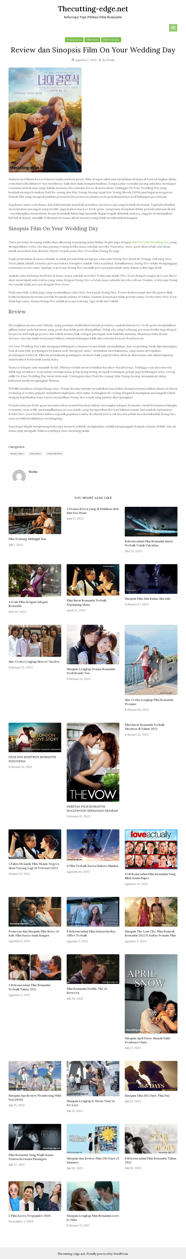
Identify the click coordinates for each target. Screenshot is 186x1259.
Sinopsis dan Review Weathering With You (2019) (35, 1097)
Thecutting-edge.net (71, 1254)
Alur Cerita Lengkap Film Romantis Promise (149, 702)
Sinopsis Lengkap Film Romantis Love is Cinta (93, 1217)
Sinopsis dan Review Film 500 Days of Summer (93, 1160)
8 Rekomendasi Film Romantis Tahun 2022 (150, 1160)
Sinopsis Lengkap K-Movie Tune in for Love (91, 1103)
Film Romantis (111, 39)
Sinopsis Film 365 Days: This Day (147, 1095)
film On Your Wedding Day (150, 242)
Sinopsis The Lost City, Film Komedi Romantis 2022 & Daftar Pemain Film (150, 933)
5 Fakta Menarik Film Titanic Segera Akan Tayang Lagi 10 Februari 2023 (34, 866)
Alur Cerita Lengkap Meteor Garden (34, 661)
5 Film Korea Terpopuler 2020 (29, 1215)
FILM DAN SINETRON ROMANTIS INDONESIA (32, 759)
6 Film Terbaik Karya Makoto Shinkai (92, 866)
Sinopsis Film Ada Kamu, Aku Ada (147, 598)
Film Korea (92, 39)
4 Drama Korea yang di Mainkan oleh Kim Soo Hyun (93, 511)
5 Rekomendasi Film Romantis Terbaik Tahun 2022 (29, 987)
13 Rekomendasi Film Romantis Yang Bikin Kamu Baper (150, 876)
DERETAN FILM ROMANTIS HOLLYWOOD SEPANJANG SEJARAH (92, 808)
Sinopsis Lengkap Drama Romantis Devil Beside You (91, 671)
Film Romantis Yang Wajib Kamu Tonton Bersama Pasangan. (31, 1157)
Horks (110, 60)
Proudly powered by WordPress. (107, 1254)
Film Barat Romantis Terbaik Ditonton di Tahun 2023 (145, 727)
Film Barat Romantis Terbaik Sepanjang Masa (86, 602)
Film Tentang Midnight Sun (27, 539)
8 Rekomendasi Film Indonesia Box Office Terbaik (91, 933)
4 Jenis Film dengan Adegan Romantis (28, 604)
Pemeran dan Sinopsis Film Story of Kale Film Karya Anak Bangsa (34, 933)
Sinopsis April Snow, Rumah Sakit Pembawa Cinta (147, 1040)
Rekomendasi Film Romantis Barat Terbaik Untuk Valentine (149, 543)
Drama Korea (74, 39)
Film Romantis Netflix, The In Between (87, 990)
